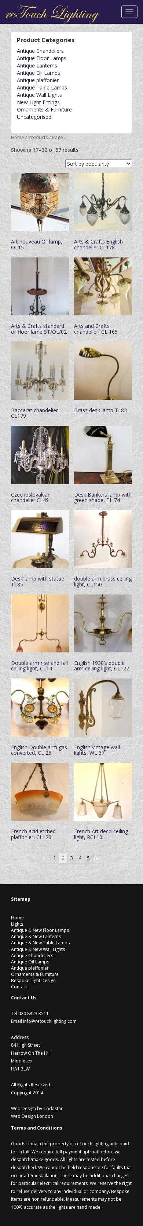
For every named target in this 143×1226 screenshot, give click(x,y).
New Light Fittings (38, 102)
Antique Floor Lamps (41, 58)
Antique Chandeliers (40, 50)
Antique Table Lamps (42, 87)
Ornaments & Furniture (44, 109)
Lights (17, 924)
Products (38, 137)
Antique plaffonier (38, 80)
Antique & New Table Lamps (40, 943)
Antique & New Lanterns (36, 936)
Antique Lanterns (37, 65)
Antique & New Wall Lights (38, 949)
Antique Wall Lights (39, 94)
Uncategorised (34, 116)
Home (17, 137)
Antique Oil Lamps (38, 72)
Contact (19, 987)
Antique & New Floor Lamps (40, 930)
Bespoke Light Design (33, 980)
